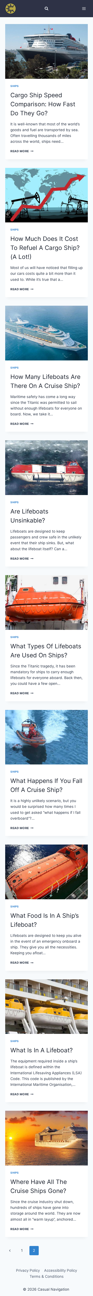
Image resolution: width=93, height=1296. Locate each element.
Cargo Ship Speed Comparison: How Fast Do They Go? (42, 104)
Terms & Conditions (47, 1276)
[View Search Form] (46, 8)
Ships (14, 86)
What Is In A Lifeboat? (41, 1050)
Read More (22, 151)
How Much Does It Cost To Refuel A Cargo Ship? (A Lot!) (45, 247)
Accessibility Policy (60, 1270)
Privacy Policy (28, 1270)
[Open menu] (84, 8)
